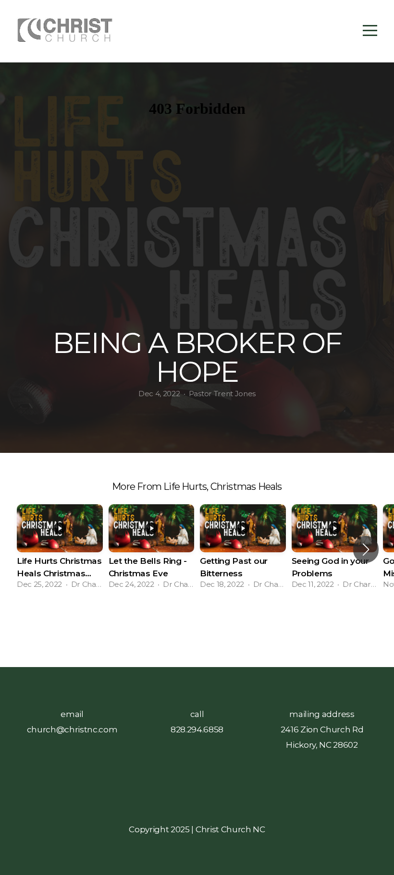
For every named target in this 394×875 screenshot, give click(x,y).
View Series (197, 622)
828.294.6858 (197, 729)
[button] (365, 549)
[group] (60, 549)
